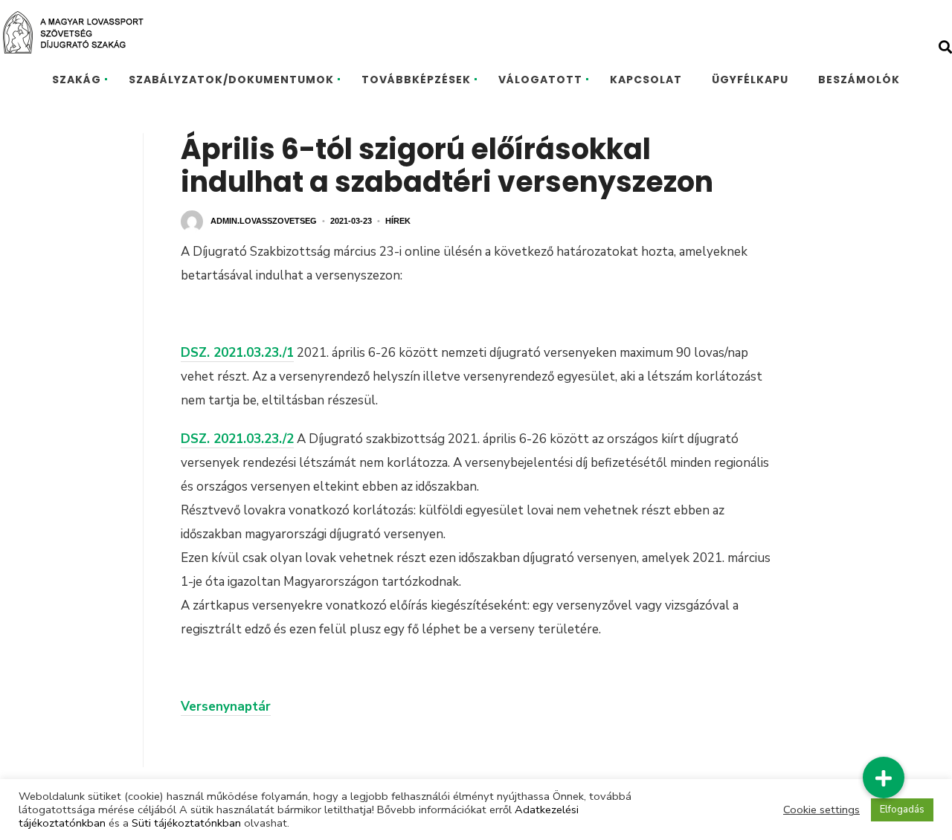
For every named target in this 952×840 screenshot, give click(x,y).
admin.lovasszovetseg (263, 220)
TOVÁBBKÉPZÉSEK (416, 79)
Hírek (398, 220)
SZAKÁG (76, 79)
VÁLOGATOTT (540, 79)
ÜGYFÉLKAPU (750, 79)
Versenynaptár (226, 706)
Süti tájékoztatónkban (186, 822)
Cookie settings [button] (821, 809)
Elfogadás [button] (902, 809)
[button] (883, 777)
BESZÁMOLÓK (859, 79)
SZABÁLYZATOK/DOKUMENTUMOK (231, 79)
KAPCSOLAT (646, 79)
